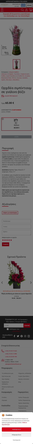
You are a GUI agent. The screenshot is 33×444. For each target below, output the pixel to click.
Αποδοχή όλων (16, 429)
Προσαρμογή (16, 440)
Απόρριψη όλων (16, 434)
